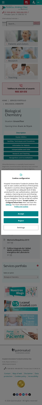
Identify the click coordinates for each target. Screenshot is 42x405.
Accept (21, 214)
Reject (21, 220)
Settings (21, 227)
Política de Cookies (21, 207)
